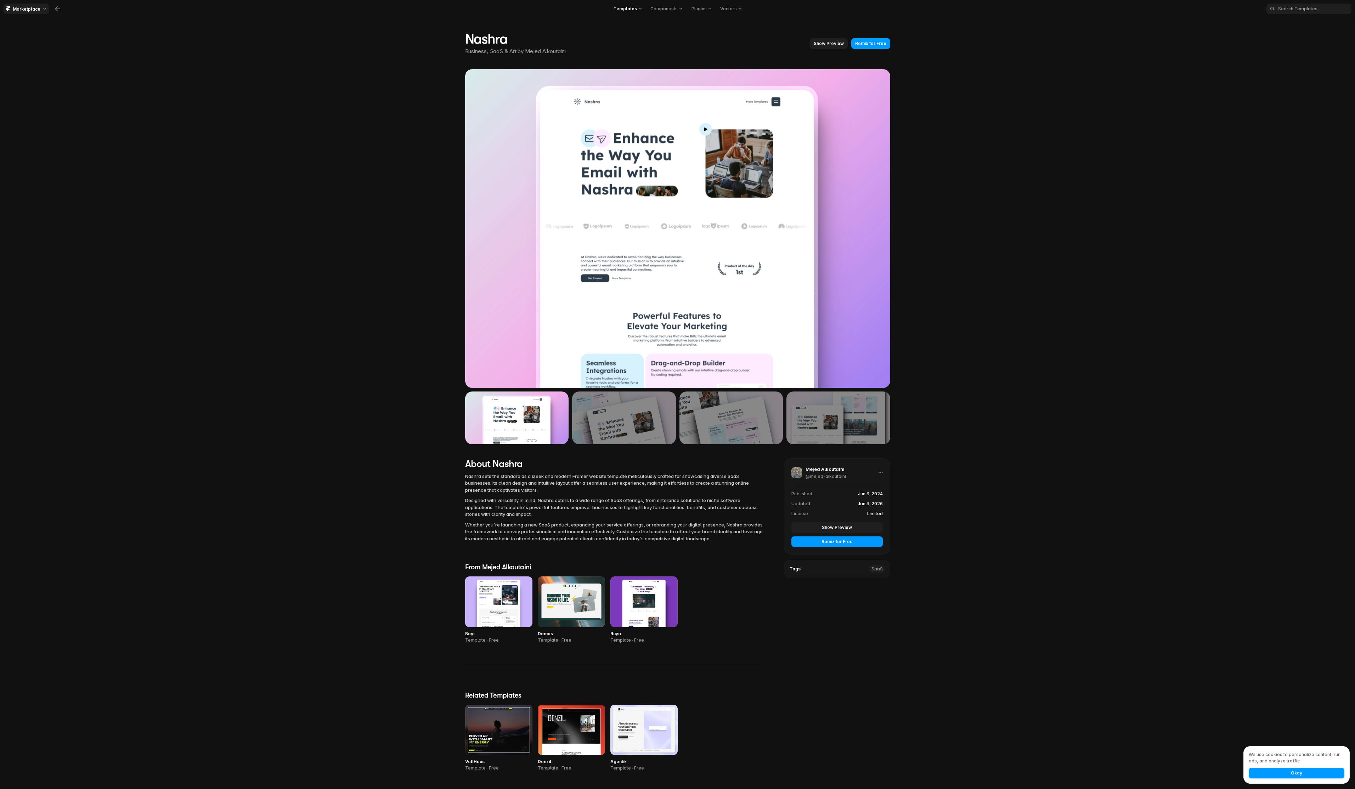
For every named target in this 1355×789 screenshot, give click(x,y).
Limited (875, 513)
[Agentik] (644, 738)
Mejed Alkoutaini (545, 51)
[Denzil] (571, 738)
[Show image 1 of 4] (517, 417)
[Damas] (571, 609)
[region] (677, 228)
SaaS (877, 568)
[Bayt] (498, 609)
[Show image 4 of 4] (838, 417)
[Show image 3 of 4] (731, 417)
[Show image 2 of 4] (624, 417)
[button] (829, 43)
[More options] (881, 472)
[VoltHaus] (498, 738)
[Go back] (57, 9)
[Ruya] (644, 609)
